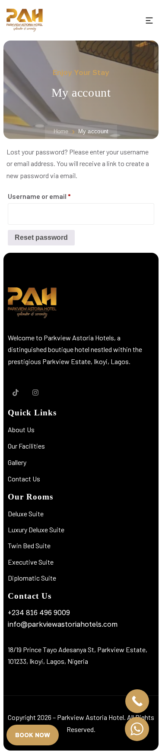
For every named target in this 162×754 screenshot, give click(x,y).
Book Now (32, 734)
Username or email (53, 194)
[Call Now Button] (137, 701)
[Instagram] (35, 392)
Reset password (41, 237)
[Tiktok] (15, 392)
